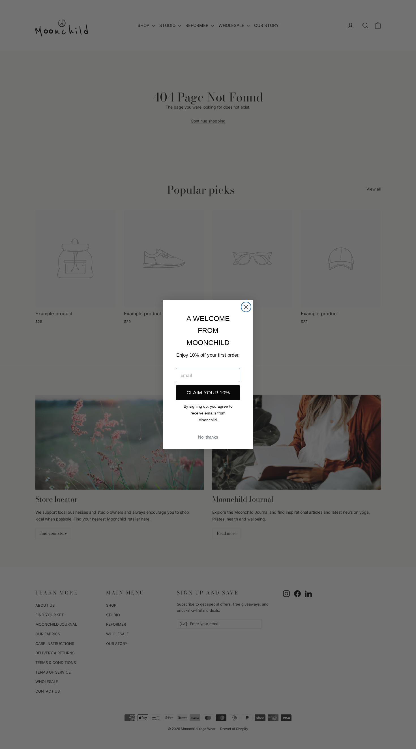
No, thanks (208, 437)
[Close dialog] (246, 307)
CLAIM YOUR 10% (208, 392)
